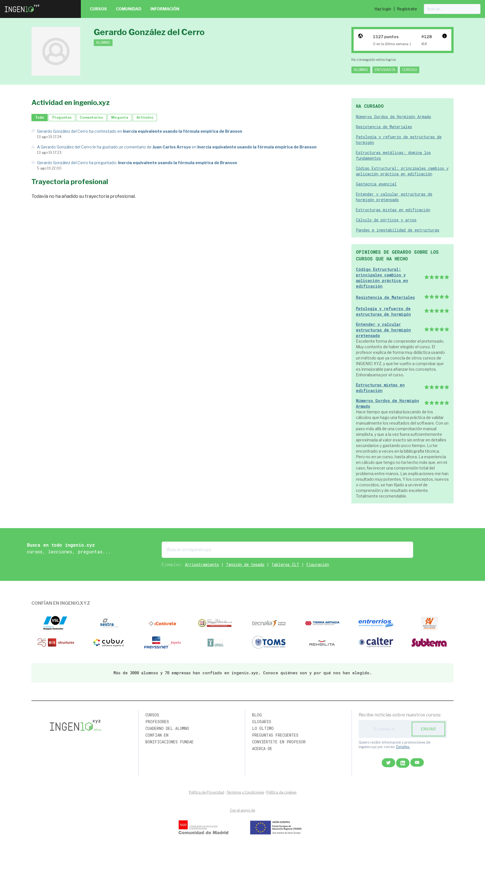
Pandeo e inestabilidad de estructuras (397, 230)
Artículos (144, 117)
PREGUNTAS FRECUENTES (275, 735)
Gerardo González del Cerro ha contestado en (139, 131)
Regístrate (407, 8)
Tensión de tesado (245, 564)
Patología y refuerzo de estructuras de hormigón (383, 311)
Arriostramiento (202, 564)
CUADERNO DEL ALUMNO (167, 728)
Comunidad (128, 8)
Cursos (98, 8)
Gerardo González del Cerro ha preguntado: (137, 162)
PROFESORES (157, 721)
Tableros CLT (285, 564)
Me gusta (119, 117)
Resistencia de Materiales (384, 126)
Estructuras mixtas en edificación (393, 209)
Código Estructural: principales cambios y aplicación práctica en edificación (402, 171)
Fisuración (317, 564)
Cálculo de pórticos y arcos (386, 220)
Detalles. (403, 747)
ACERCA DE (262, 748)
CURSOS (152, 715)
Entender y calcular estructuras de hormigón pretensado (394, 196)
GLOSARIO (261, 721)
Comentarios (91, 117)
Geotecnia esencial (376, 184)
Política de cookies (281, 792)
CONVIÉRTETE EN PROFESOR (279, 741)
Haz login (382, 8)
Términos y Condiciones (245, 792)
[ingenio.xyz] (22, 13)
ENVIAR (428, 729)
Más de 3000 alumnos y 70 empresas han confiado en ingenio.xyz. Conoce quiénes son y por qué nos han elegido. (242, 672)
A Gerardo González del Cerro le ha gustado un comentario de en (177, 147)
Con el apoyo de (242, 810)
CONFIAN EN (156, 735)
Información (164, 8)
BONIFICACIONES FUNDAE (169, 741)
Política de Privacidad (206, 792)
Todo (39, 117)
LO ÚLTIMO (263, 728)
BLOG (257, 715)
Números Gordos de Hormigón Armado (393, 116)
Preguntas (62, 117)
